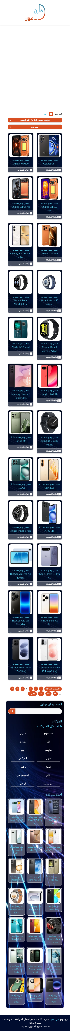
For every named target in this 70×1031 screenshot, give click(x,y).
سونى (23, 733)
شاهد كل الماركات (49, 726)
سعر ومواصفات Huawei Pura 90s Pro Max (20, 621)
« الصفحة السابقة (53, 689)
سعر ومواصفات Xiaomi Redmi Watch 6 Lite (20, 300)
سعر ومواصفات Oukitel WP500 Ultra (49, 207)
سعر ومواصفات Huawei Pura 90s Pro (49, 621)
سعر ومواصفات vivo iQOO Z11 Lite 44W (20, 253)
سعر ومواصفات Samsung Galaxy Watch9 (49, 441)
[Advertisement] (35, 65)
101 (41, 693)
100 (48, 693)
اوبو (23, 750)
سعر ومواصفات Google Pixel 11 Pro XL (49, 574)
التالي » (32, 693)
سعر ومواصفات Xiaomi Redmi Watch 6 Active (49, 347)
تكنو (48, 775)
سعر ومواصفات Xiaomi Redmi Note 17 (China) (20, 667)
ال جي (23, 783)
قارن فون (54, 1019)
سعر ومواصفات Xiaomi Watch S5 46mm (49, 300)
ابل (48, 741)
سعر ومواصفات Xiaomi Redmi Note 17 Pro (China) (49, 667)
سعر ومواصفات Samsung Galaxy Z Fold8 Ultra (20, 394)
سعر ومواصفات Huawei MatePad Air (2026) (20, 574)
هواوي (23, 741)
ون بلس (48, 783)
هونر (48, 758)
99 (55, 693)
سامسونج (48, 733)
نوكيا (48, 766)
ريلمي (23, 766)
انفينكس (22, 758)
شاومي (48, 750)
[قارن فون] (35, 12)
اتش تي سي (23, 775)
